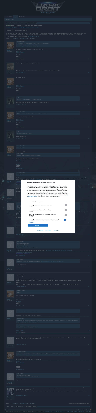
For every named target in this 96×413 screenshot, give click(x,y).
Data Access (48, 230)
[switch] (65, 205)
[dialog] (48, 206)
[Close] (72, 182)
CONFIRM (37, 225)
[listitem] (48, 202)
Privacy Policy (56, 230)
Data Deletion (40, 230)
